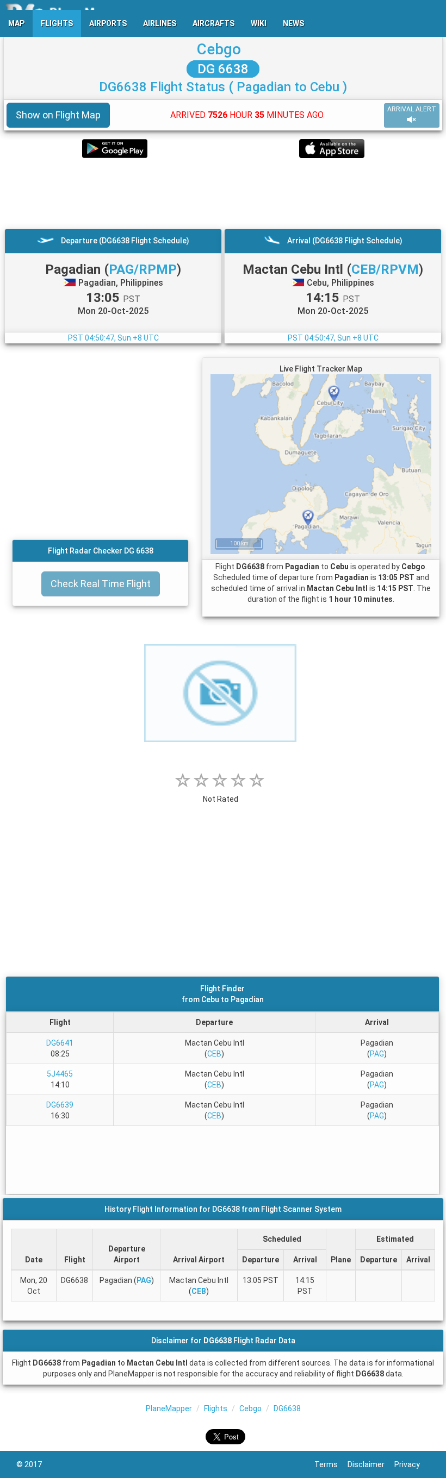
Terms (331, 1464)
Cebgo (219, 49)
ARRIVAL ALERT (411, 109)
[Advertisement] (223, 193)
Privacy (412, 1464)
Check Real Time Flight (101, 583)
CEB (214, 1053)
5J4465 (60, 1074)
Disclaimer (371, 1464)
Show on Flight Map (58, 115)
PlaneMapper (169, 1408)
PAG (377, 1053)
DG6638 (287, 1408)
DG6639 (59, 1104)
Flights (215, 1408)
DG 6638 (223, 69)
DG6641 (59, 1043)
